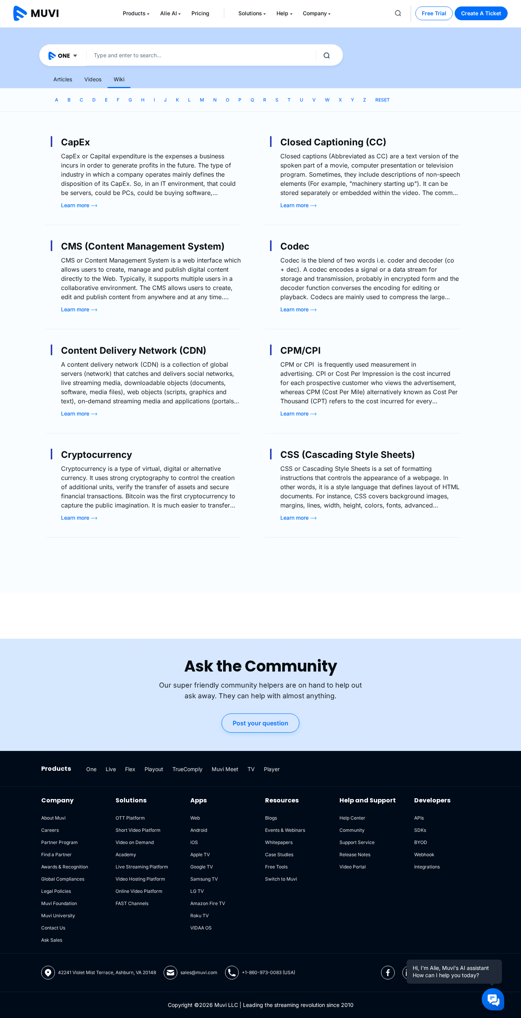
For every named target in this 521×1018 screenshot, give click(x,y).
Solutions (250, 13)
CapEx (75, 142)
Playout (154, 769)
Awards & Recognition (64, 867)
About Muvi (53, 818)
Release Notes (354, 854)
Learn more (76, 205)
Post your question (260, 723)
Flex (130, 769)
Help (282, 13)
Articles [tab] (62, 79)
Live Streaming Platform (142, 867)
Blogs (271, 818)
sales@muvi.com (198, 972)
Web (195, 818)
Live (111, 769)
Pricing (200, 13)
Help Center (352, 818)
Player (272, 769)
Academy (126, 854)
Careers (50, 830)
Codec (294, 246)
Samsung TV (204, 879)
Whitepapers (279, 842)
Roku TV (199, 915)
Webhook (424, 854)
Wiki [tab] (119, 79)
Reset (382, 100)
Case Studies (279, 854)
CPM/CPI (300, 350)
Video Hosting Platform (140, 879)
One (91, 769)
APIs (419, 818)
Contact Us (53, 928)
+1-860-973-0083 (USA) (268, 972)
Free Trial (434, 13)
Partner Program (59, 842)
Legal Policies (56, 891)
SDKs (420, 830)
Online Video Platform (139, 891)
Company (315, 13)
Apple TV (200, 854)
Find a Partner (56, 854)
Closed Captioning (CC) (333, 142)
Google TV (201, 867)
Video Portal (352, 867)
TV (251, 769)
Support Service (357, 842)
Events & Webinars (285, 830)
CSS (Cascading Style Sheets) (347, 454)
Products (134, 13)
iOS (194, 842)
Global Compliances (62, 879)
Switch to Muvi (281, 879)
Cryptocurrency (96, 454)
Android (198, 830)
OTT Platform (130, 818)
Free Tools (276, 867)
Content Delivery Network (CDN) (133, 350)
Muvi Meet (225, 769)
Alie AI (168, 13)
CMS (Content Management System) (143, 246)
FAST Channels (132, 903)
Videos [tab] (92, 79)
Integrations (427, 867)
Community (352, 830)
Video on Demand (135, 842)
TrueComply (187, 769)
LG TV (197, 891)
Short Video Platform (138, 830)
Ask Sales (51, 940)
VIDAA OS (201, 928)
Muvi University (58, 915)
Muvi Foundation (59, 903)
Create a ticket (481, 13)
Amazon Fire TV (207, 903)
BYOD (420, 842)
